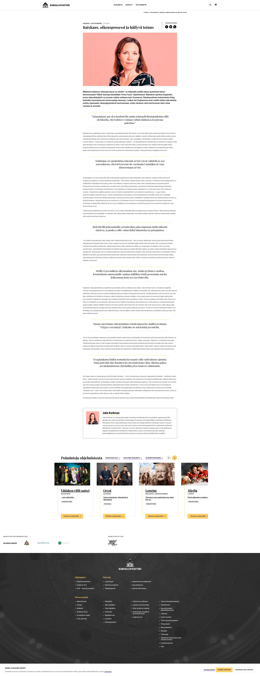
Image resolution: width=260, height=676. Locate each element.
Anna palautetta (166, 627)
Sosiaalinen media (83, 615)
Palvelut (129, 5)
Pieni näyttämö (110, 608)
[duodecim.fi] (43, 543)
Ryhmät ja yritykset (111, 585)
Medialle (164, 631)
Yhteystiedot (165, 624)
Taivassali (108, 612)
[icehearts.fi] (112, 543)
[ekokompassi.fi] (63, 543)
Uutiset (79, 605)
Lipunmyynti (109, 582)
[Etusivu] (130, 564)
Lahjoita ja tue (137, 617)
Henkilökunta (165, 605)
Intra (162, 646)
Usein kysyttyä (166, 617)
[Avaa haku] (210, 5)
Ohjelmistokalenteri (153, 458)
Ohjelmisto (118, 5)
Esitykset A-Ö (82, 585)
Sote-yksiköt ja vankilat (141, 608)
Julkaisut (164, 614)
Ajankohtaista (81, 601)
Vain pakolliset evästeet (244, 670)
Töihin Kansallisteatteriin (169, 620)
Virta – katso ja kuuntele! (85, 588)
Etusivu (146, 12)
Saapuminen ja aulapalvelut (141, 582)
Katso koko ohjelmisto (132, 458)
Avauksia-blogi (82, 612)
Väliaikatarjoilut (110, 588)
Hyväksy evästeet (224, 670)
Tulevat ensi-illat (111, 458)
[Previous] (168, 457)
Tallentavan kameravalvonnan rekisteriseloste (171, 639)
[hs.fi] (10, 543)
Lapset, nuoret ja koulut (141, 605)
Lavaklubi (108, 619)
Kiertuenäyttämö (110, 622)
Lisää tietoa (108, 671)
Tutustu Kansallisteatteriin (170, 601)
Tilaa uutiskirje (82, 619)
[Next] (174, 457)
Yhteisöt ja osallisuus (140, 601)
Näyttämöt (108, 601)
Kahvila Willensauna (139, 588)
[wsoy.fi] (27, 543)
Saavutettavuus (137, 585)
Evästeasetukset (167, 643)
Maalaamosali (110, 615)
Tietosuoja (164, 634)
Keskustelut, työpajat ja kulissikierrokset (141, 613)
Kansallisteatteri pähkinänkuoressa (167, 609)
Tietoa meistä (140, 5)
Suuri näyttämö (110, 605)
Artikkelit (80, 608)
